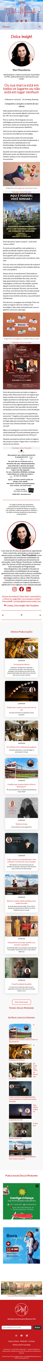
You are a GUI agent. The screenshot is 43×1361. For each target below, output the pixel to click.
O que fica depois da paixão (22, 984)
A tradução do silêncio (22, 664)
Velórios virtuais (21, 824)
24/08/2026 (21, 660)
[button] (21, 1201)
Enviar (37, 1327)
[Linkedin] (26, 21)
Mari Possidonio (21, 70)
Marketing (35, 99)
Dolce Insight (21, 36)
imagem (19, 188)
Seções (21, 2)
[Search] (40, 27)
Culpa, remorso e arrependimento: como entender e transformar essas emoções (22, 1099)
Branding (28, 99)
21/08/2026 (21, 780)
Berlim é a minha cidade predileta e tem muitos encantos (22, 1157)
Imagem (9, 1296)
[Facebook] (21, 21)
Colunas (9, 605)
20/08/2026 (21, 897)
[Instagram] (17, 21)
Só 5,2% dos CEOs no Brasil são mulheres (21, 747)
